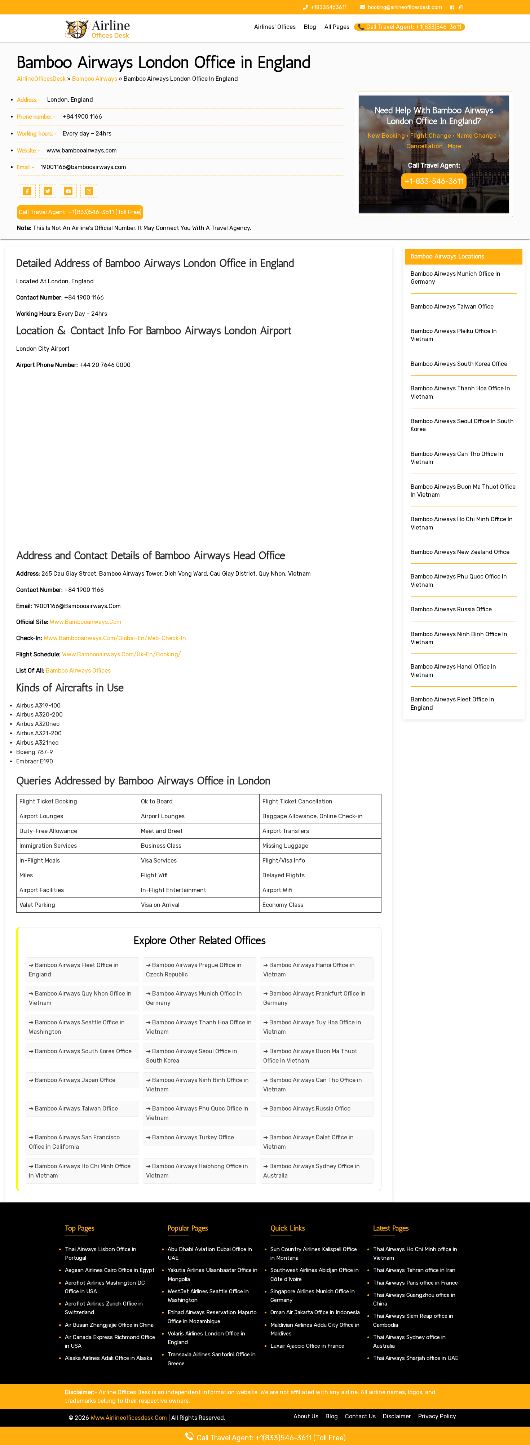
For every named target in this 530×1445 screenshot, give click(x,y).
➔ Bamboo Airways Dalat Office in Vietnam (308, 1142)
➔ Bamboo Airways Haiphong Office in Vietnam (197, 1171)
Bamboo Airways (94, 78)
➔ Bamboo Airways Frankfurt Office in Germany (314, 998)
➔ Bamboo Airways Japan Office (72, 1080)
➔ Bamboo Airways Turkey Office (190, 1137)
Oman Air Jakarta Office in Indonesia (315, 1312)
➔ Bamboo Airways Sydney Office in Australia (311, 1171)
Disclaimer (397, 1416)
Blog (332, 1416)
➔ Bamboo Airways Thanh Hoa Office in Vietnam (199, 1027)
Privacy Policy (437, 1416)
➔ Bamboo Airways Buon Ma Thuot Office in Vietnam (310, 1056)
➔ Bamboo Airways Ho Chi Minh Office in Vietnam (80, 1171)
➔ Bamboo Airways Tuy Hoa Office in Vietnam (312, 1027)
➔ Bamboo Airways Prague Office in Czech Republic (194, 970)
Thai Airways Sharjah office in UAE (415, 1358)
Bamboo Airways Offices (78, 670)
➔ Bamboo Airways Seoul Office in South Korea (191, 1056)
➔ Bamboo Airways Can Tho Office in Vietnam (312, 1085)
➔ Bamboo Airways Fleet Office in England (74, 970)
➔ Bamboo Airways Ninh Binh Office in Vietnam (197, 1085)
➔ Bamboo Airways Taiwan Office (73, 1108)
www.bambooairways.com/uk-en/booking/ (121, 654)
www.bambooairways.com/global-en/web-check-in (115, 638)
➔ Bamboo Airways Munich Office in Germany (194, 998)
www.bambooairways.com (82, 150)
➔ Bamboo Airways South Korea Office (80, 1051)
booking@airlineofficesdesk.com (405, 7)
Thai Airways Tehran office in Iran (414, 1270)
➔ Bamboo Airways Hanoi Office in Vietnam (309, 970)
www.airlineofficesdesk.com (128, 1417)
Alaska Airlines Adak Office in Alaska (108, 1358)
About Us (305, 1416)
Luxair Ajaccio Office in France (307, 1346)
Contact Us (360, 1416)
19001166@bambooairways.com (83, 167)
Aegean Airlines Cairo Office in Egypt (110, 1270)
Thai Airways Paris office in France (415, 1283)
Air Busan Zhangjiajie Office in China (109, 1325)
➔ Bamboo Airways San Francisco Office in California (74, 1142)
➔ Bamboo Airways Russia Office (306, 1108)
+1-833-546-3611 (434, 181)
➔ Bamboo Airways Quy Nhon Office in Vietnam (80, 998)
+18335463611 (328, 7)
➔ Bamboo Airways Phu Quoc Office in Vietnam (197, 1113)
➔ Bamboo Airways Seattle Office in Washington (77, 1027)
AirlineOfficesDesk (41, 78)
